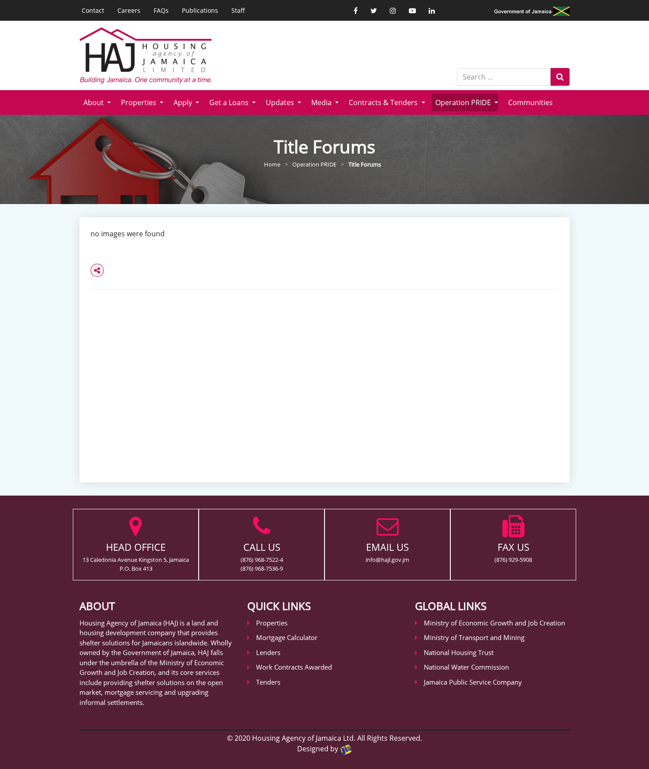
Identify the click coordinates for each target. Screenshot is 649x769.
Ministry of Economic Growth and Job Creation (494, 622)
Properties (139, 102)
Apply (184, 102)
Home (272, 164)
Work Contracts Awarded (294, 667)
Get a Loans (229, 102)
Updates (281, 102)
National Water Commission (466, 667)
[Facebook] (356, 10)
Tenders (268, 682)
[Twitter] (373, 10)
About (94, 102)
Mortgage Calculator (286, 637)
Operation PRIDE (464, 102)
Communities (530, 102)
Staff (238, 10)
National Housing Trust (459, 652)
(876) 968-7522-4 (262, 560)
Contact (93, 10)
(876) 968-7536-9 (262, 568)
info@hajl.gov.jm (387, 560)
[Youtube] (412, 10)
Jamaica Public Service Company (473, 682)
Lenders (268, 652)
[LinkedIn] (432, 10)
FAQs (161, 10)
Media (322, 102)
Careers (128, 10)
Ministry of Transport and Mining (474, 637)
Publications (200, 10)
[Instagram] (393, 10)
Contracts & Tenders (384, 102)
